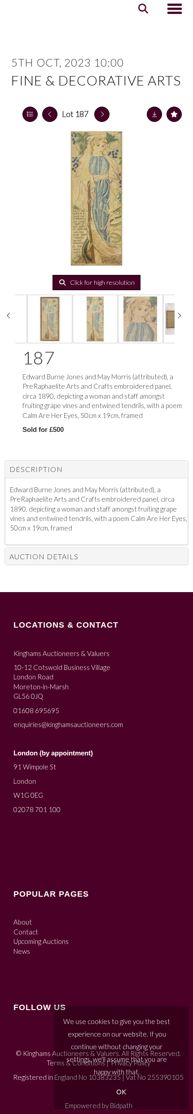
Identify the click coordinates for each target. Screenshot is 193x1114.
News (21, 951)
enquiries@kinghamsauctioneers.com (68, 724)
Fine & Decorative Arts (96, 80)
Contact (25, 932)
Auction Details (44, 556)
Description (36, 469)
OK (121, 1092)
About (22, 922)
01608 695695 (36, 710)
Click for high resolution (102, 282)
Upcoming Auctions (41, 941)
